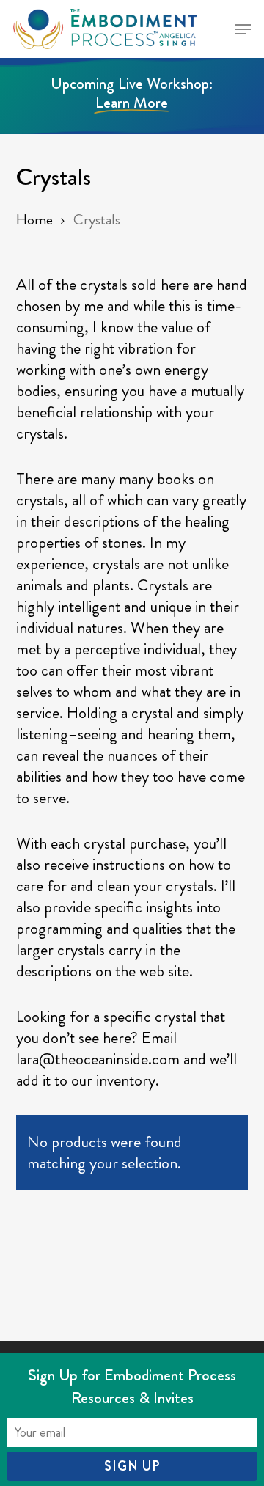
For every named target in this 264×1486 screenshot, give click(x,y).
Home (34, 219)
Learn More (131, 102)
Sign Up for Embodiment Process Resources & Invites (132, 1386)
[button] (243, 29)
